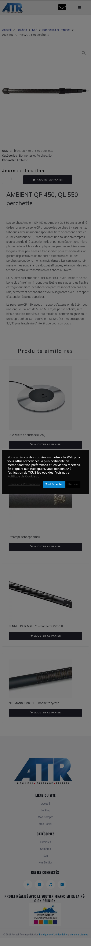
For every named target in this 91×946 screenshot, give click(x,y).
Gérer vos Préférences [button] (24, 484)
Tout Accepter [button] (54, 484)
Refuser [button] (73, 484)
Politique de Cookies (22, 476)
